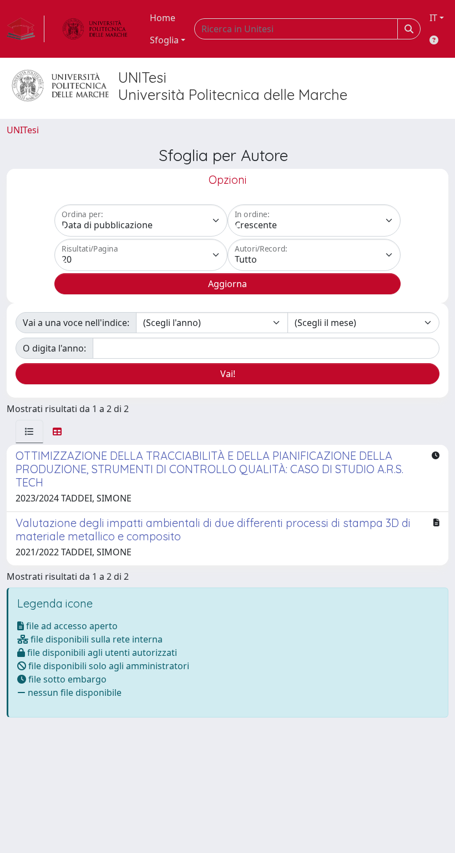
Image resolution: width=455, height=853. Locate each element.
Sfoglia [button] (164, 40)
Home (162, 18)
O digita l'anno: (54, 348)
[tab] (29, 431)
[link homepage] (25, 29)
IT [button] (433, 18)
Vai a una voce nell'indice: (76, 323)
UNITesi (23, 130)
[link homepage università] (94, 29)
